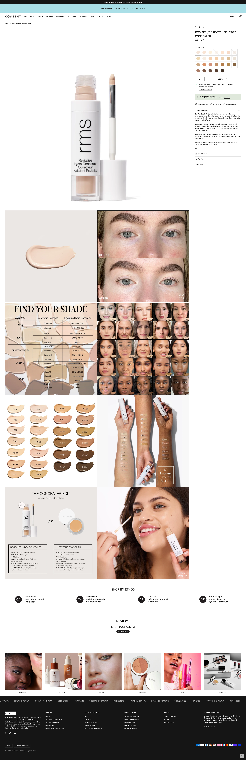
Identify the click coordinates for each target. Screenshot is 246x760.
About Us (47, 716)
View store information (205, 89)
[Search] (236, 16)
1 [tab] (123, 605)
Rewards (108, 16)
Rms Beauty (23, 692)
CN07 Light (234, 52)
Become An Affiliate (130, 728)
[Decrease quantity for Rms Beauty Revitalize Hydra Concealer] (196, 79)
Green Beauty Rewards (131, 719)
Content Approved (201, 110)
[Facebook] (7, 733)
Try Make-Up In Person (131, 716)
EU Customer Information (92, 728)
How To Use (199, 159)
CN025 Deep (216, 71)
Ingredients (199, 164)
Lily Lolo (222, 692)
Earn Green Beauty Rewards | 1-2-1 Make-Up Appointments (123, 2)
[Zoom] (185, 30)
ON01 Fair (210, 52)
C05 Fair (222, 52)
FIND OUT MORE (130, 712)
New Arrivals (29, 16)
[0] (239, 16)
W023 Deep (204, 71)
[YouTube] (16, 733)
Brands (40, 16)
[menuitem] (30, 16)
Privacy (166, 719)
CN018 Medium (216, 65)
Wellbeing (83, 16)
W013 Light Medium (228, 58)
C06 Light (228, 52)
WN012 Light (222, 58)
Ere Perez (143, 692)
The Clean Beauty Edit (52, 722)
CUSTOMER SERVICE (92, 712)
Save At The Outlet (130, 725)
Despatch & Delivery (91, 722)
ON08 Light (198, 58)
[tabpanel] (31, 599)
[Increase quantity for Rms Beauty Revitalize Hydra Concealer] (201, 79)
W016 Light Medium (204, 65)
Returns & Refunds (90, 725)
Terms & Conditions (170, 716)
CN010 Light (210, 58)
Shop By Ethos (95, 16)
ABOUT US (48, 712)
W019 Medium (222, 65)
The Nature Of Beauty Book (53, 719)
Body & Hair (72, 16)
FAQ (86, 716)
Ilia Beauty (63, 692)
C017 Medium (210, 65)
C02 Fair (198, 52)
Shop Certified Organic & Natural (55, 728)
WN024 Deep (210, 71)
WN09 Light (204, 58)
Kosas (183, 692)
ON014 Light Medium (234, 58)
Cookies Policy (169, 722)
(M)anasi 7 (103, 692)
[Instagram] (11, 733)
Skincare (49, 16)
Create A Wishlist (129, 722)
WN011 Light (216, 58)
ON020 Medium (228, 65)
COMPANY (167, 712)
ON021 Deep (234, 65)
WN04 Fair (216, 52)
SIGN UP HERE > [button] (209, 726)
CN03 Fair (204, 52)
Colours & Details (201, 154)
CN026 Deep (222, 71)
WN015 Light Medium (198, 65)
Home (6, 23)
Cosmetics (60, 16)
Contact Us (88, 719)
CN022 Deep (198, 71)
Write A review (123, 631)
